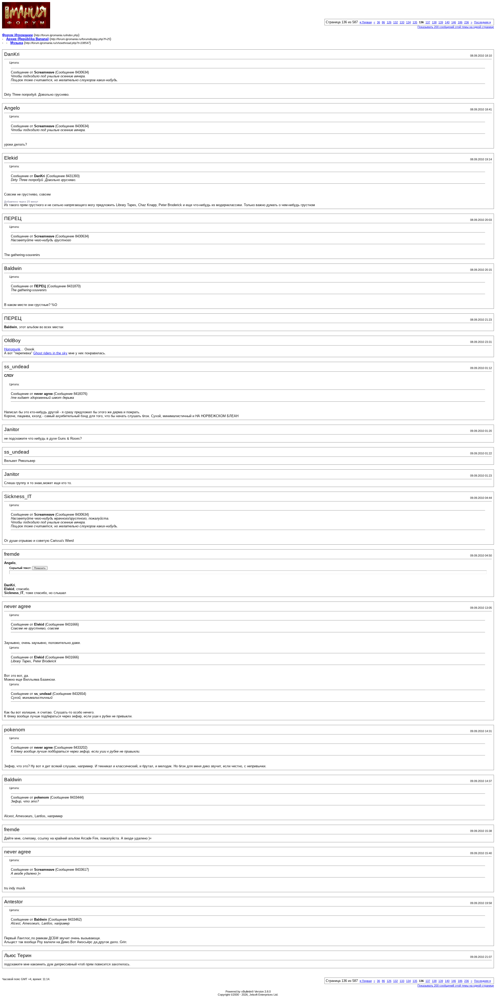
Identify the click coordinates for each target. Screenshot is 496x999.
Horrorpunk (12, 349)
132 (395, 22)
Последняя (482, 22)
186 (460, 22)
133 (402, 22)
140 (447, 22)
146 (453, 22)
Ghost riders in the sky (50, 353)
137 (427, 22)
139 (440, 22)
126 (389, 22)
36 (378, 22)
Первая (366, 22)
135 (415, 22)
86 (383, 22)
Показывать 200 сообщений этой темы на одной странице (455, 26)
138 (434, 22)
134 (408, 22)
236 (466, 22)
